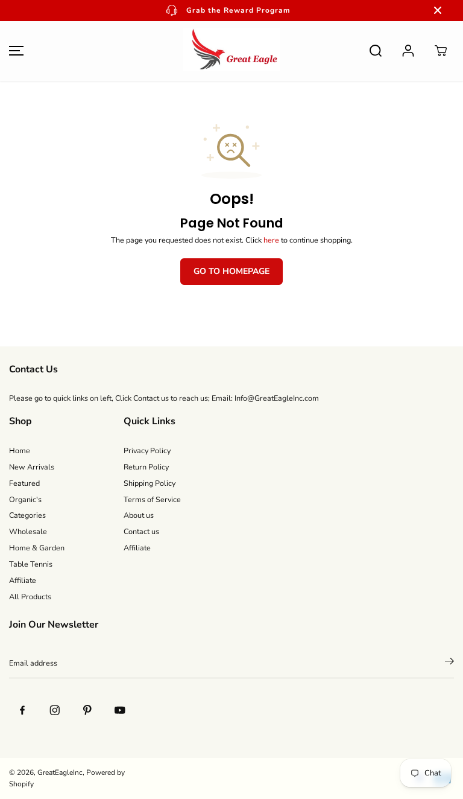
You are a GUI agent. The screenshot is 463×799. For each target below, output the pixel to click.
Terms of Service (152, 499)
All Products (30, 596)
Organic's (25, 499)
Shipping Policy (149, 483)
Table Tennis (30, 564)
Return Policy (146, 467)
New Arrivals (31, 467)
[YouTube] (120, 709)
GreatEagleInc (60, 772)
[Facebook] (22, 709)
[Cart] (440, 50)
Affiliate (22, 580)
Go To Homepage (231, 271)
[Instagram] (55, 709)
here (271, 240)
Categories (27, 515)
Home (19, 450)
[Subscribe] (449, 663)
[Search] (375, 50)
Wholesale (28, 531)
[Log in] (408, 50)
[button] (14, 51)
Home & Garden (37, 548)
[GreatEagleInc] (231, 51)
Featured (24, 483)
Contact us (141, 531)
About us (139, 515)
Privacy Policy (147, 450)
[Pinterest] (87, 709)
